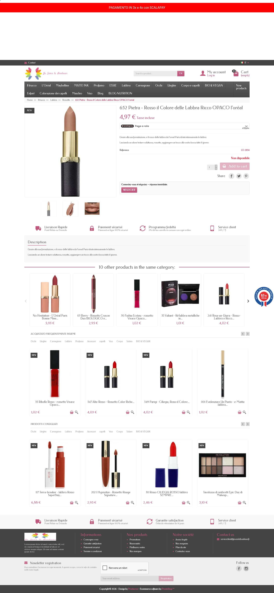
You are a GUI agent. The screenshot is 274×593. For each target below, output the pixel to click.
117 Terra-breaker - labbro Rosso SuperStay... (55, 494)
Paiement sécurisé (92, 547)
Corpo (120, 341)
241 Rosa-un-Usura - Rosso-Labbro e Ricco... (224, 317)
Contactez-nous (183, 551)
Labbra (126, 85)
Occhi (158, 85)
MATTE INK (81, 85)
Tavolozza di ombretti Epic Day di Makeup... (222, 494)
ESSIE (113, 85)
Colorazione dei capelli (53, 93)
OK (181, 73)
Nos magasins (182, 543)
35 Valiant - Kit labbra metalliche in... (180, 317)
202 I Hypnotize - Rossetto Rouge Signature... (110, 494)
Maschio (77, 93)
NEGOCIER (129, 190)
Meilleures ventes (137, 547)
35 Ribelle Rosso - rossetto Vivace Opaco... (55, 403)
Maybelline (62, 85)
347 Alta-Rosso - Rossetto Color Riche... (110, 402)
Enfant (30, 93)
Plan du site (181, 547)
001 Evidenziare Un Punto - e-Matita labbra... (222, 403)
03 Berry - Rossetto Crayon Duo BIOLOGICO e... (93, 317)
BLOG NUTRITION (120, 93)
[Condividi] (231, 176)
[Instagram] (246, 568)
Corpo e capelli (190, 85)
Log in (211, 75)
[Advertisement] (137, 36)
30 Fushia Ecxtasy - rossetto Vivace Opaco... (137, 317)
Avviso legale (181, 539)
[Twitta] (239, 176)
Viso (89, 93)
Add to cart (238, 166)
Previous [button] (243, 334)
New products (241, 87)
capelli (102, 341)
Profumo (99, 85)
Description (37, 242)
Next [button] (248, 334)
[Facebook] (239, 568)
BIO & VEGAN (214, 85)
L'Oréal (46, 85)
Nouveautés (135, 543)
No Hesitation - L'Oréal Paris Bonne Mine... (50, 317)
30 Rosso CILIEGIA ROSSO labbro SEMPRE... (167, 494)
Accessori (91, 341)
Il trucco (31, 85)
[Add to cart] (72, 412)
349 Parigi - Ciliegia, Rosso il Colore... (166, 402)
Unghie (171, 85)
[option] (55, 382)
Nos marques (136, 551)
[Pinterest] (246, 176)
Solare (129, 341)
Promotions (135, 539)
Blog (100, 93)
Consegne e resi (91, 539)
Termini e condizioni (93, 551)
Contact (31, 62)
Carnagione (143, 85)
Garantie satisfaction (92, 543)
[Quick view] (76, 412)
